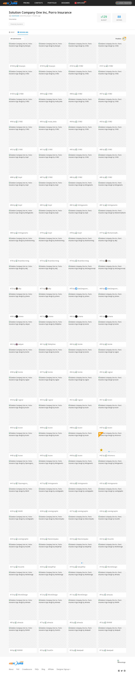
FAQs (37, 669)
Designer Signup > (63, 669)
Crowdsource (27, 669)
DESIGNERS (65, 3)
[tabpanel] (67, 345)
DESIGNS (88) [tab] (23, 32)
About (11, 669)
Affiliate (51, 669)
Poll (17, 669)
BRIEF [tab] (12, 32)
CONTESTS (38, 3)
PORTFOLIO (52, 3)
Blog (43, 669)
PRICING (26, 3)
